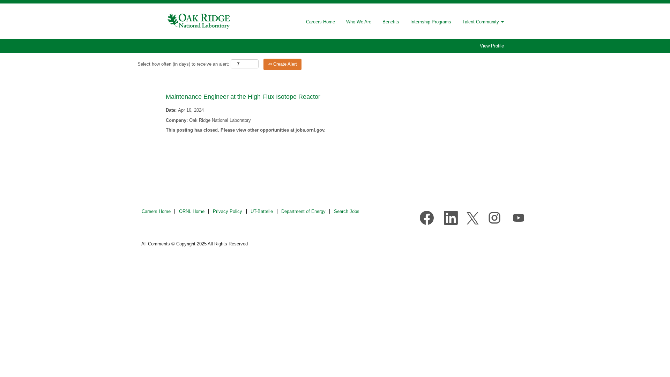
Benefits (390, 21)
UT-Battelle (262, 211)
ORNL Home (191, 211)
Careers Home (320, 21)
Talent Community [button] (481, 21)
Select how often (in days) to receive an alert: (183, 64)
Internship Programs (430, 21)
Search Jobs (346, 211)
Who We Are (358, 21)
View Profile (492, 46)
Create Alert (284, 64)
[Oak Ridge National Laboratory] (199, 21)
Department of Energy (303, 211)
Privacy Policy (227, 211)
